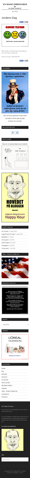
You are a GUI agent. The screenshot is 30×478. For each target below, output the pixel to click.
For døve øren (5, 248)
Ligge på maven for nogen (8, 234)
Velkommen (5, 397)
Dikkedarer (4, 374)
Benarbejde (4, 237)
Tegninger (4, 388)
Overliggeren (5, 245)
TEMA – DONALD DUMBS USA (9, 391)
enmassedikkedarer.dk (15, 6)
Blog (3, 371)
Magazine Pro (17, 471)
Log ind (21, 472)
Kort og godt (5, 240)
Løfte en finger (5, 242)
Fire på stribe (5, 380)
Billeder (3, 368)
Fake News (4, 377)
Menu (16, 11)
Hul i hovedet (5, 231)
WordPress (15, 472)
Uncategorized (5, 394)
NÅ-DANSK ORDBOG (7, 385)
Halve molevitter (6, 382)
